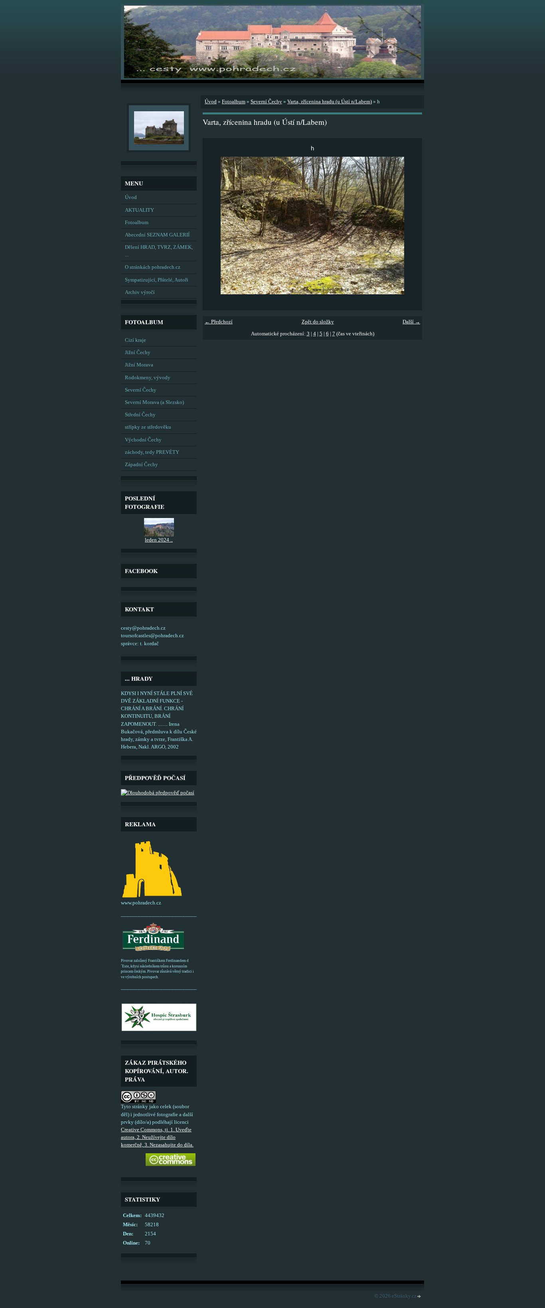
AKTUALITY (139, 210)
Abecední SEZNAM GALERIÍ (157, 235)
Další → (411, 322)
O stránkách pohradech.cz (152, 267)
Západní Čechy (141, 464)
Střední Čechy (140, 415)
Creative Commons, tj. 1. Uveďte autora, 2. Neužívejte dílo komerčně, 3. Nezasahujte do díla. (157, 1137)
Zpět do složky (318, 322)
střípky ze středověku (148, 427)
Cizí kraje (135, 340)
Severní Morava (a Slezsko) (154, 402)
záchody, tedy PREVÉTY (152, 452)
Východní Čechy (143, 440)
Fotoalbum (136, 222)
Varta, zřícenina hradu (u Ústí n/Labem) (329, 101)
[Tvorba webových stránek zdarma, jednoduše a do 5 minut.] (419, 1296)
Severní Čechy (140, 390)
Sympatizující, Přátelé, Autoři (156, 280)
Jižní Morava (139, 365)
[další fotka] (409, 225)
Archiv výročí (140, 292)
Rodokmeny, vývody (147, 377)
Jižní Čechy (137, 352)
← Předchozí (219, 322)
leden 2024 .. (159, 540)
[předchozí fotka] (216, 225)
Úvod (131, 197)
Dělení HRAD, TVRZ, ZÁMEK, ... (159, 251)
